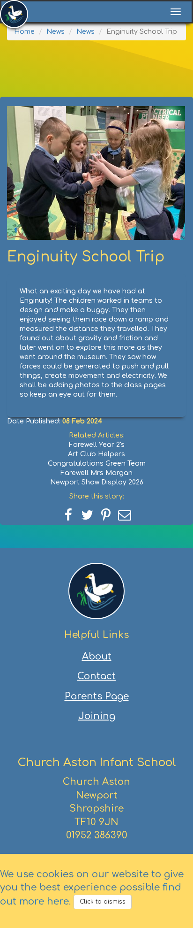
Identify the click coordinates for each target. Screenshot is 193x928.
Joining (96, 716)
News (55, 31)
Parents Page (97, 696)
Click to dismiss (103, 901)
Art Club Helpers (96, 454)
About (96, 656)
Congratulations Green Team (97, 463)
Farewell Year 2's (97, 444)
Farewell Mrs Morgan (96, 472)
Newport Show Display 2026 (96, 482)
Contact (96, 676)
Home (24, 31)
